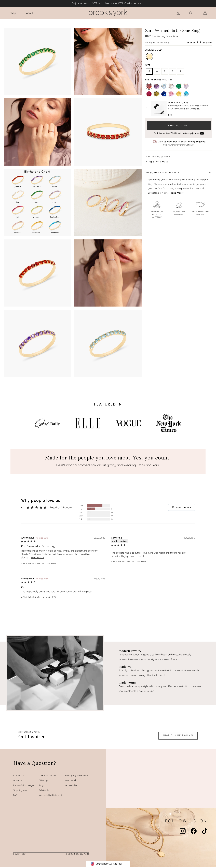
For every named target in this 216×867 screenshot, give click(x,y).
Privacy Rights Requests (76, 775)
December (186, 94)
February (156, 86)
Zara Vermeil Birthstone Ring (38, 563)
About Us (17, 780)
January (149, 86)
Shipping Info (19, 790)
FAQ (15, 795)
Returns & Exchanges (23, 785)
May (179, 86)
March (164, 86)
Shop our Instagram (178, 735)
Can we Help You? (158, 156)
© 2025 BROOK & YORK (77, 854)
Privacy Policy (19, 854)
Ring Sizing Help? (158, 161)
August (156, 94)
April (171, 86)
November (179, 94)
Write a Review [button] (183, 507)
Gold (149, 56)
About (29, 13)
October (171, 94)
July (149, 94)
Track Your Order (47, 775)
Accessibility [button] (71, 785)
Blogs (41, 785)
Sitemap (43, 780)
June (186, 86)
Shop (13, 13)
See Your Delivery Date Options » (178, 145)
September (164, 94)
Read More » (178, 193)
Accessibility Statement (50, 795)
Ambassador (71, 780)
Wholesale (44, 790)
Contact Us (18, 775)
